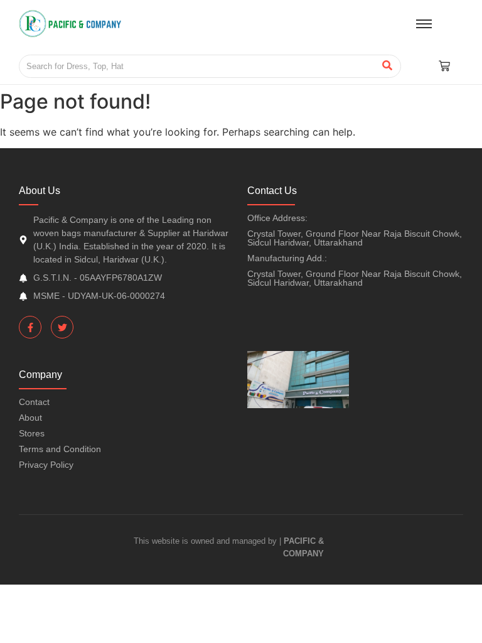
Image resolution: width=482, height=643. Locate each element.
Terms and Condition (60, 449)
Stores (32, 433)
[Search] (387, 66)
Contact (34, 402)
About (30, 418)
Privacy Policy (46, 465)
